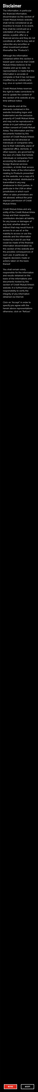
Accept (27, 1086)
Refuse (10, 1086)
